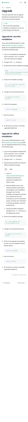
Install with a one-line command (13, 45)
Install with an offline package (13, 142)
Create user (20, 283)
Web (6, 169)
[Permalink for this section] (13, 39)
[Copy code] (24, 84)
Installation (7, 283)
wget (11, 169)
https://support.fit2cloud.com (15, 175)
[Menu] (25, 2)
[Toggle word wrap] (21, 84)
